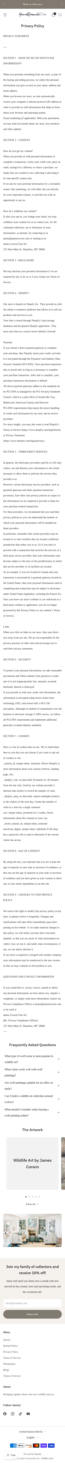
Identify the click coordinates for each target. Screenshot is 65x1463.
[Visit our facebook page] (5, 1414)
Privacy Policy (10, 1351)
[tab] (26, 1196)
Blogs (6, 1369)
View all (30, 1204)
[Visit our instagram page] (12, 1414)
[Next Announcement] (62, 4)
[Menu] (5, 15)
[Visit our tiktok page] (20, 1414)
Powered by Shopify (32, 1454)
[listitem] (32, 4)
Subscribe (32, 1314)
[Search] (60, 14)
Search (6, 1339)
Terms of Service (12, 1357)
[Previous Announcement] (3, 4)
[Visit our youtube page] (28, 1414)
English (31, 1437)
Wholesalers (9, 1363)
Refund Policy (10, 1345)
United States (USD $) (30, 1431)
